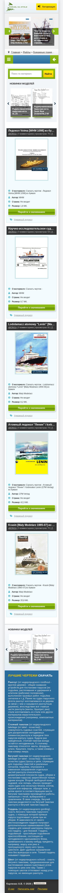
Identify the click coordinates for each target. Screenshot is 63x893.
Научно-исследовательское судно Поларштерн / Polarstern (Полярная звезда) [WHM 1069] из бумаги (31, 228)
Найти (48, 73)
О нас (11, 888)
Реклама (42, 888)
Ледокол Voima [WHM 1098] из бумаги (31, 130)
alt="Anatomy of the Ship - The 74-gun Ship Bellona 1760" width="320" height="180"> (19, 41)
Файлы (27, 52)
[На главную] (16, 7)
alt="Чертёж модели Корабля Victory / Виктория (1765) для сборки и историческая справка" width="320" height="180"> (43, 38)
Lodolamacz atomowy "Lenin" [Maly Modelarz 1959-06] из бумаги (31, 324)
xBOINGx (12, 134)
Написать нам (26, 888)
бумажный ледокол (23, 220)
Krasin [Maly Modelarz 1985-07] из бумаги (31, 525)
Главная (15, 52)
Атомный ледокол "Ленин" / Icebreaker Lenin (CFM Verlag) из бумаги (31, 424)
